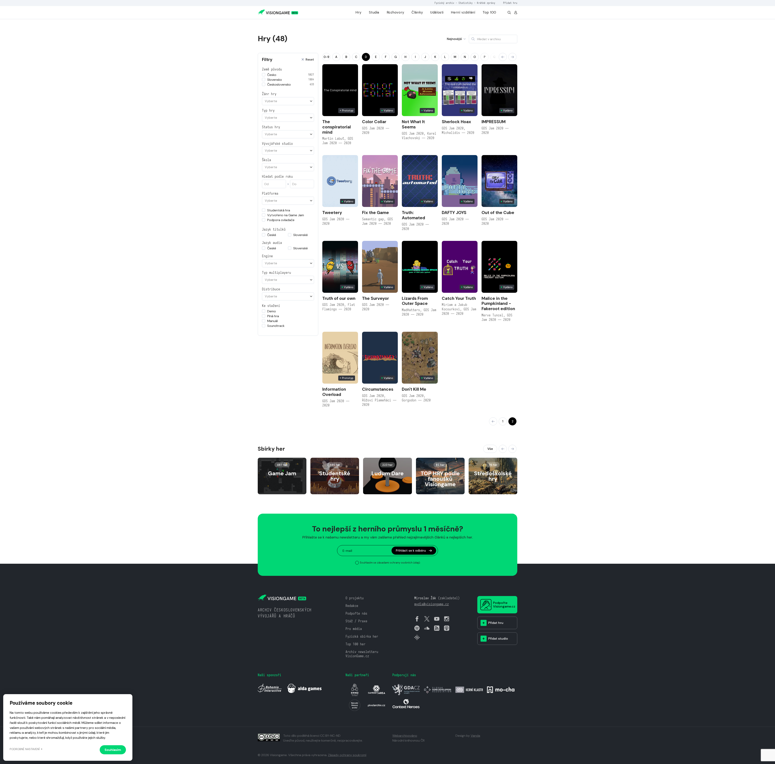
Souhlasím (113, 750)
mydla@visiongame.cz (431, 604)
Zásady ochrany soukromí (347, 755)
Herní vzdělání (463, 12)
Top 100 (489, 12)
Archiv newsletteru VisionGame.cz (362, 654)
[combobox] (288, 101)
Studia (374, 12)
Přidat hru (510, 3)
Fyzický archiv (444, 3)
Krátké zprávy (486, 3)
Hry (358, 12)
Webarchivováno (404, 736)
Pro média (354, 629)
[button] (503, 57)
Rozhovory (395, 12)
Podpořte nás (356, 613)
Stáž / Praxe (356, 621)
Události (437, 12)
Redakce (352, 606)
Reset (310, 59)
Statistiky (466, 3)
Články (417, 12)
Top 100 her (356, 644)
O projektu (355, 598)
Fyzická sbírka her (362, 636)
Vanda (475, 736)
